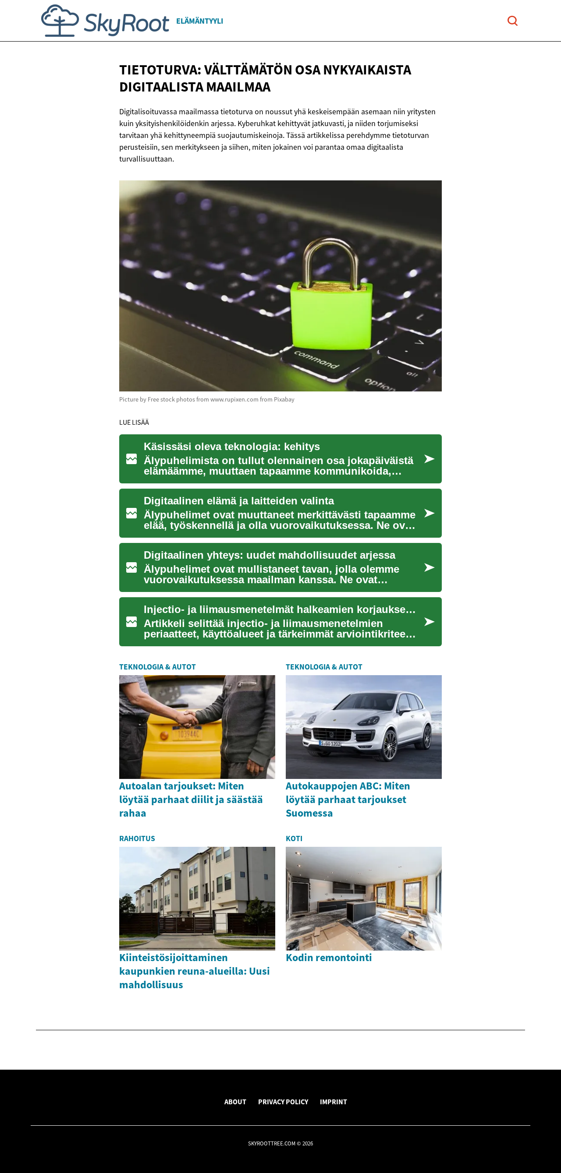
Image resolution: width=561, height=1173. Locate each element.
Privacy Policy (283, 1101)
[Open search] (513, 21)
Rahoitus (137, 838)
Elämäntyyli (199, 21)
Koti (294, 838)
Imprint (333, 1101)
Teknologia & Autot (157, 667)
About (235, 1101)
